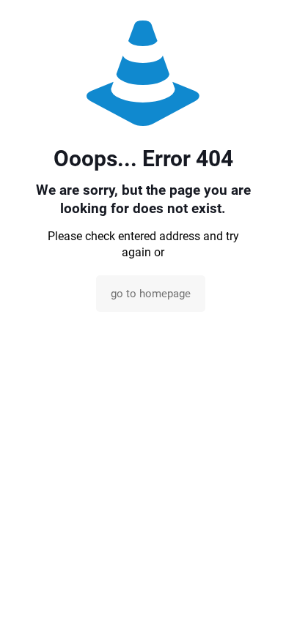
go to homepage (151, 293)
